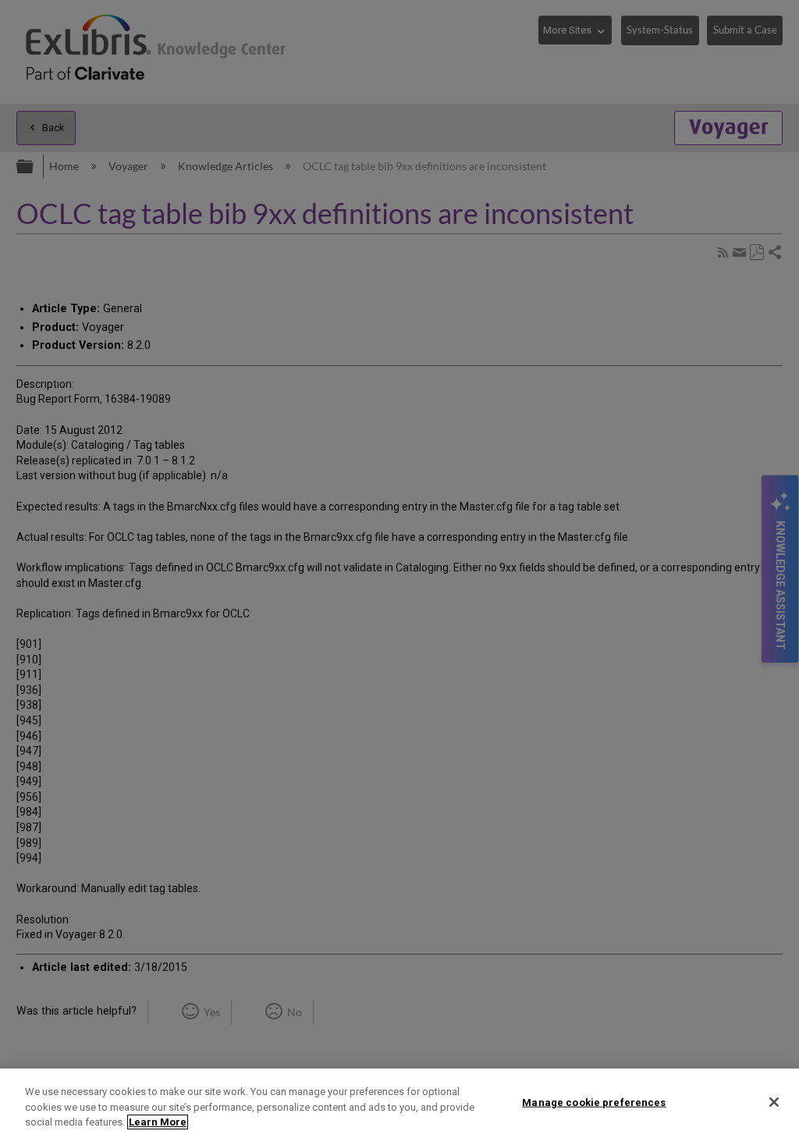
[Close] (774, 1102)
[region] (399, 1103)
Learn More (157, 1122)
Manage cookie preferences (594, 1102)
